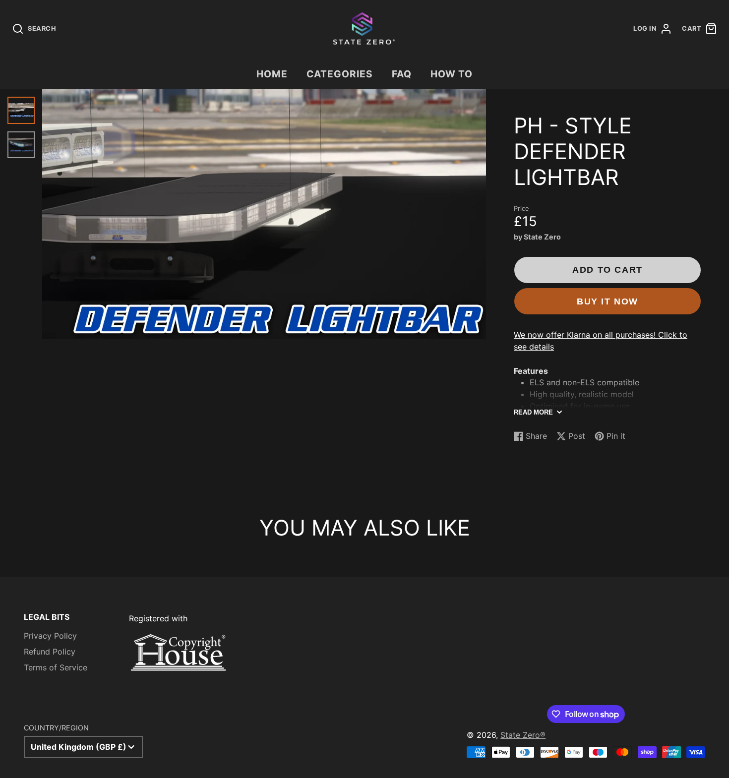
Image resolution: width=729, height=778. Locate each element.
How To (451, 74)
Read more (533, 412)
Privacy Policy (50, 636)
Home (272, 74)
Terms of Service (55, 667)
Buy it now (607, 301)
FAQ (402, 74)
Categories (339, 74)
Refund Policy (49, 652)
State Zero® (523, 735)
